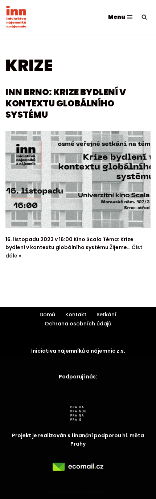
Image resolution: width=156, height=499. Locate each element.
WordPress (96, 492)
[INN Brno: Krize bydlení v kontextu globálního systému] (78, 179)
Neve (51, 492)
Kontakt (75, 314)
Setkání (106, 314)
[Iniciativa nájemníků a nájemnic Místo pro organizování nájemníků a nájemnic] (16, 17)
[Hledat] (144, 17)
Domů (47, 314)
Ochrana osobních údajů (78, 323)
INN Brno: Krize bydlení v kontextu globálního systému (65, 103)
